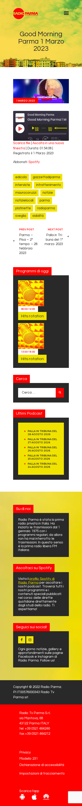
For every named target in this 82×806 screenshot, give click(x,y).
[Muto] (56, 128)
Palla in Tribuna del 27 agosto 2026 (42, 441)
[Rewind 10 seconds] (30, 139)
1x (37, 139)
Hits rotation (32, 316)
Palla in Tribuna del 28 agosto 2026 (42, 433)
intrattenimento (48, 185)
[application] (47, 128)
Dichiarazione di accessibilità (41, 765)
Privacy (25, 752)
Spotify (34, 162)
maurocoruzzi (25, 192)
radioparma (46, 208)
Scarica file (21, 143)
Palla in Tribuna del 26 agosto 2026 (42, 449)
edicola (21, 177)
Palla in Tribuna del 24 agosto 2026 (42, 465)
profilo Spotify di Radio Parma (36, 580)
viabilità (38, 216)
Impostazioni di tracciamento (42, 773)
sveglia (20, 216)
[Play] (33, 128)
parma (45, 200)
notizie (48, 192)
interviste (22, 185)
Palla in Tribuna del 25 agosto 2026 (42, 457)
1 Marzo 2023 (25, 100)
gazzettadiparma (46, 177)
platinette (23, 208)
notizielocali (24, 200)
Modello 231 (28, 758)
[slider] (60, 127)
